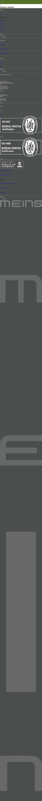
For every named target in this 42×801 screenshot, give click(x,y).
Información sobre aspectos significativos (7, 183)
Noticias (1, 23)
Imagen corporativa (3, 192)
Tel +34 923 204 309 (3, 49)
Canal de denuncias (3, 187)
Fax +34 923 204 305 (3, 53)
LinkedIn (1, 62)
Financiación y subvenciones (5, 174)
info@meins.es (2, 44)
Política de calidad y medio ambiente (6, 170)
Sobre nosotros (2, 20)
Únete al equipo (2, 29)
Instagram (1, 114)
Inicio (1, 14)
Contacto (1, 26)
